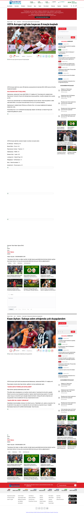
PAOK (20, 451)
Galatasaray (20, 263)
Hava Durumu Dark (11, 495)
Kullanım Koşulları (50, 512)
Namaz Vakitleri (16, 490)
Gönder (11, 309)
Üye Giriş (58, 495)
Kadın (40, 6)
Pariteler (56, 490)
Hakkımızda (28, 512)
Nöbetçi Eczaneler (22, 499)
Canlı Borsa (31, 495)
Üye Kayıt (59, 497)
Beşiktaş (9, 263)
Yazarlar (59, 6)
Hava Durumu (33, 490)
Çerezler (42, 512)
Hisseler (50, 490)
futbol (14, 263)
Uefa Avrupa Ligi (27, 263)
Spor (35, 6)
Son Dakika (9, 6)
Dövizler (41, 497)
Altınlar (41, 495)
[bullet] (25, 309)
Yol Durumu (64, 490)
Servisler (17, 6)
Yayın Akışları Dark (22, 497)
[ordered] (23, 309)
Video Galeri (51, 497)
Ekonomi (29, 6)
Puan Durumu (42, 490)
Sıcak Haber (51, 503)
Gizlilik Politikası (37, 512)
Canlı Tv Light (10, 499)
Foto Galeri (46, 6)
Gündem (23, 6)
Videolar (53, 6)
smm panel (20, 503)
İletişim (32, 512)
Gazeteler (65, 6)
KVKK (45, 512)
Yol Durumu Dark (10, 497)
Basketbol (19, 21)
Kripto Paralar (73, 490)
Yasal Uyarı (56, 512)
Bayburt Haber (10, 21)
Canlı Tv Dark (20, 495)
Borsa (8, 490)
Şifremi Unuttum (60, 499)
